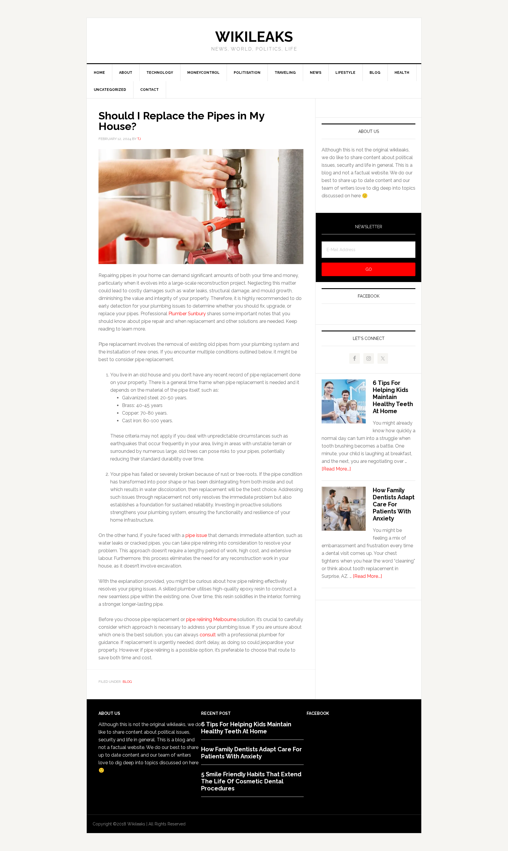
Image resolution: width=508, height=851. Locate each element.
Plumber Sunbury (187, 313)
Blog (127, 682)
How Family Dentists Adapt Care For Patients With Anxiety (394, 504)
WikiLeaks (254, 37)
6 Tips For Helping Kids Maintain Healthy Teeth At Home (393, 397)
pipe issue (196, 535)
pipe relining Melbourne (211, 619)
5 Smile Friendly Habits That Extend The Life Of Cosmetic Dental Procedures (251, 781)
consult (208, 635)
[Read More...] (336, 469)
